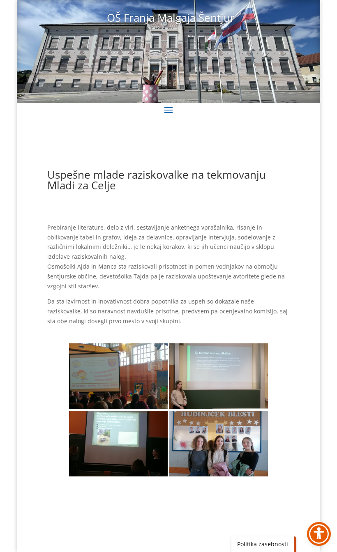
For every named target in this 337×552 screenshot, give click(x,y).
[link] (118, 376)
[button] (168, 109)
